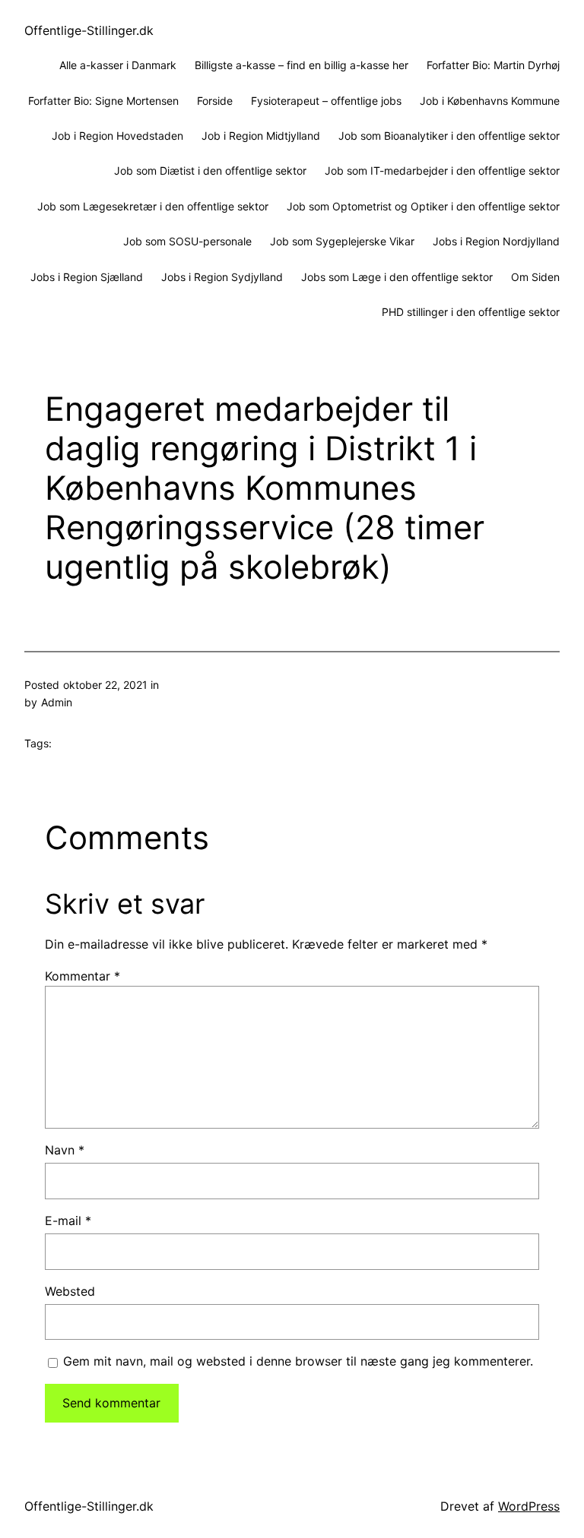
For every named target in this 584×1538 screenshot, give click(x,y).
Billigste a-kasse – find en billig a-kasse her (301, 64)
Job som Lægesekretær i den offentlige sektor (152, 206)
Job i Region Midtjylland (261, 135)
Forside (215, 100)
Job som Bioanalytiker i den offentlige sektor (449, 135)
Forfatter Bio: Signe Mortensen (103, 100)
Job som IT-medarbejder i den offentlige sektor (442, 170)
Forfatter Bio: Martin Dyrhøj (493, 64)
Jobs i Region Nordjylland (496, 241)
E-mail (68, 1220)
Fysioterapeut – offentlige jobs (326, 100)
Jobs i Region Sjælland (86, 276)
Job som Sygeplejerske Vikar (342, 241)
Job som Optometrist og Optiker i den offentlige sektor (423, 206)
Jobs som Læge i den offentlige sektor (397, 276)
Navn (64, 1149)
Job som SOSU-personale (187, 241)
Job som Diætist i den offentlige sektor (210, 170)
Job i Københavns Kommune (490, 100)
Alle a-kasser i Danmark (117, 64)
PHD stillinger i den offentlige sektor (471, 311)
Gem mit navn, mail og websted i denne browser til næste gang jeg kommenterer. (298, 1361)
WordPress (529, 1506)
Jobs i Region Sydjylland (222, 276)
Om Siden (535, 276)
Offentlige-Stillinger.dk (89, 30)
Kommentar (82, 976)
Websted (70, 1291)
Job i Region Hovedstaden (117, 135)
